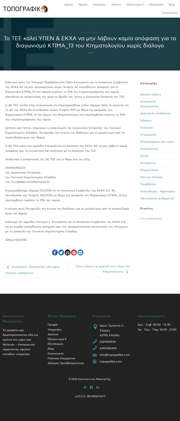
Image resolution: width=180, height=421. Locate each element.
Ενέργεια (146, 127)
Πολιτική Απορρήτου (61, 358)
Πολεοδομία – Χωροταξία (157, 191)
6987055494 (108, 348)
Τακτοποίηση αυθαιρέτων (157, 198)
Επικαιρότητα (149, 149)
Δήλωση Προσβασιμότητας (66, 363)
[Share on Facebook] (55, 252)
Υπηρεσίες (99, 4)
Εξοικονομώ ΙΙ (135, 4)
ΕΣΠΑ (144, 156)
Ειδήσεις (146, 120)
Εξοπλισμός (156, 4)
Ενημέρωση (148, 134)
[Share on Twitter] (61, 252)
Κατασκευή (147, 163)
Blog (172, 4)
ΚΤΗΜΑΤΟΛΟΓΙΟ (154, 219)
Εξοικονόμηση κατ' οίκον (157, 142)
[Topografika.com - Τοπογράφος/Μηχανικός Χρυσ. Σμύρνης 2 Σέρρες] (26, 9)
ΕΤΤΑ (142, 219)
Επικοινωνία (169, 12)
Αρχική (68, 4)
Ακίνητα (116, 4)
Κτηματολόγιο (90, 32)
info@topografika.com (115, 355)
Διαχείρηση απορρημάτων (149, 104)
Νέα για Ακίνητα (151, 177)
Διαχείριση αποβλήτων (155, 113)
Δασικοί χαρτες (150, 94)
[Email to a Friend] (67, 252)
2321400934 (108, 342)
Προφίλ (83, 4)
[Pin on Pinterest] (74, 252)
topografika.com (111, 361)
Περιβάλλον (148, 184)
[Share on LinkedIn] (80, 252)
